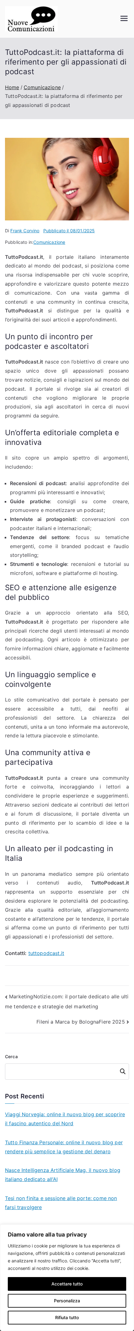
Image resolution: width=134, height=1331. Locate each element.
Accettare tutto (67, 1283)
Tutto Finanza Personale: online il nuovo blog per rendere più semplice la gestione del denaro (64, 1147)
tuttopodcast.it (46, 953)
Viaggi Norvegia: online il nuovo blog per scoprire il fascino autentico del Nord (65, 1118)
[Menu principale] (124, 19)
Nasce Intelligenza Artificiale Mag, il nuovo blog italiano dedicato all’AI (62, 1174)
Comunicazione (49, 242)
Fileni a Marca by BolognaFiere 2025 (80, 1022)
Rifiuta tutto (67, 1317)
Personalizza (67, 1300)
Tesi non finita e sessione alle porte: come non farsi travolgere (61, 1202)
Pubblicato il (69, 230)
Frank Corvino (24, 230)
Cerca (11, 1056)
